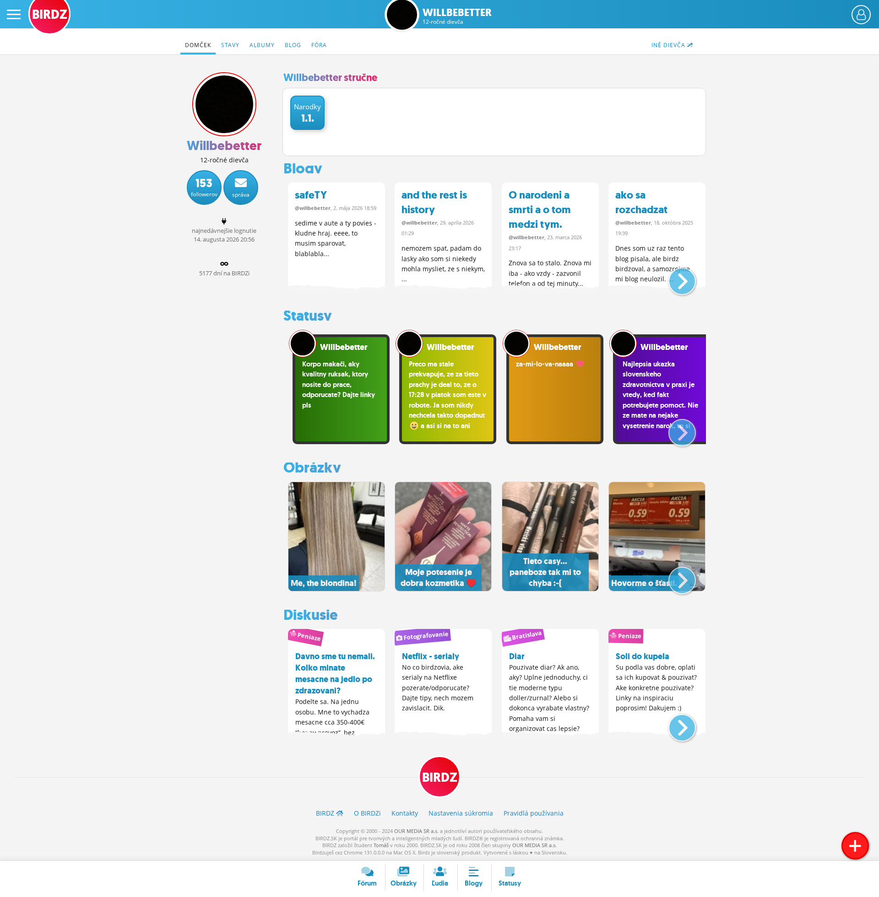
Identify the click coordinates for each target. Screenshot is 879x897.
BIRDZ (439, 777)
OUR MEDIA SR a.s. (416, 830)
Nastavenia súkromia (461, 813)
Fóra (319, 45)
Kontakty (404, 813)
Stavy (230, 45)
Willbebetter (457, 16)
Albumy (262, 45)
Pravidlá (534, 813)
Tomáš (381, 845)
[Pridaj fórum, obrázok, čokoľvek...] (855, 845)
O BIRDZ (367, 813)
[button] (674, 278)
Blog (293, 45)
